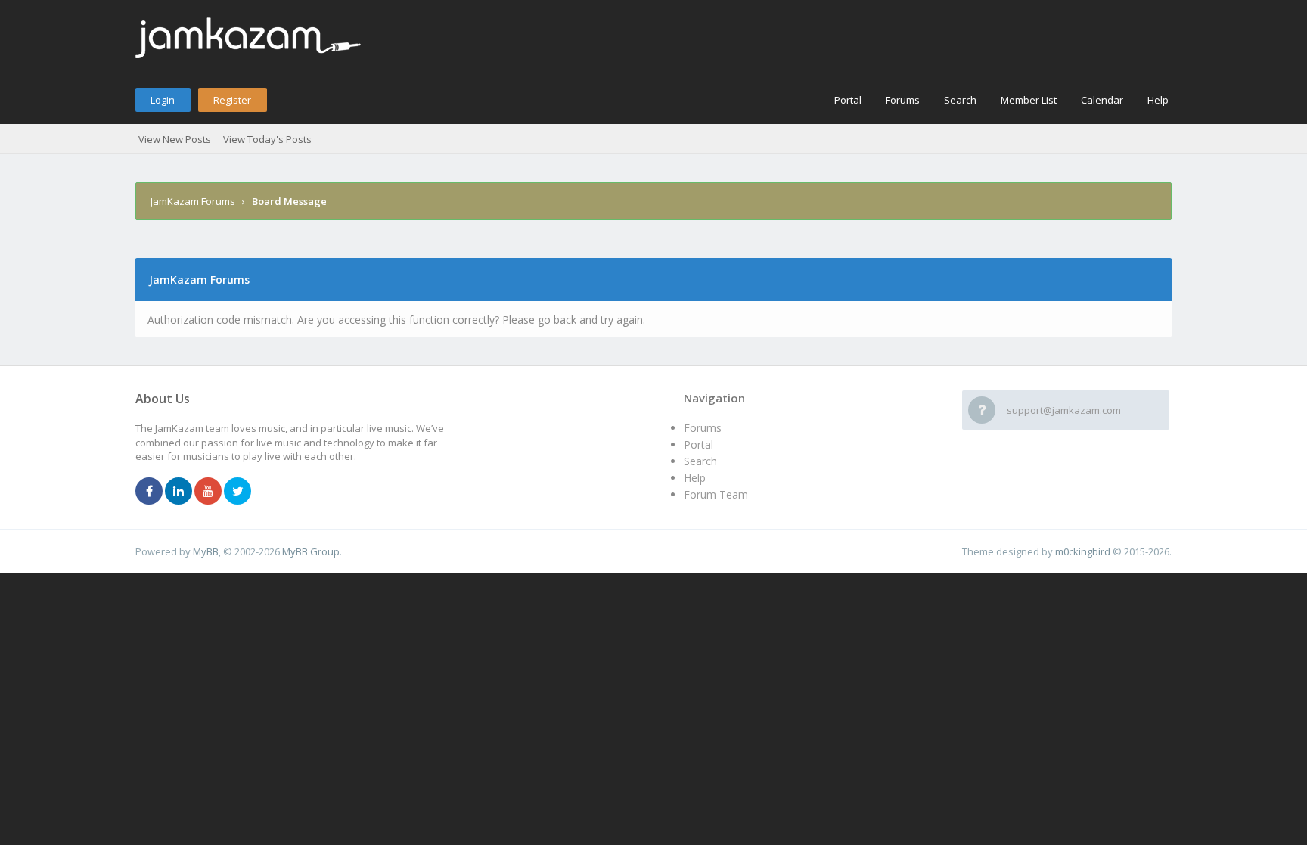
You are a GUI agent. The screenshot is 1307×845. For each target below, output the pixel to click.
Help (1158, 100)
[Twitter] (237, 492)
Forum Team (716, 494)
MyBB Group (311, 551)
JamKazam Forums (193, 201)
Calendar (1102, 100)
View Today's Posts (267, 139)
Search (960, 100)
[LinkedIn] (178, 492)
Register (232, 100)
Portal (848, 100)
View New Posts (174, 139)
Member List (1029, 100)
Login (163, 100)
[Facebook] (149, 492)
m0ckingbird (1082, 551)
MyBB (206, 551)
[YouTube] (208, 492)
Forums (903, 100)
